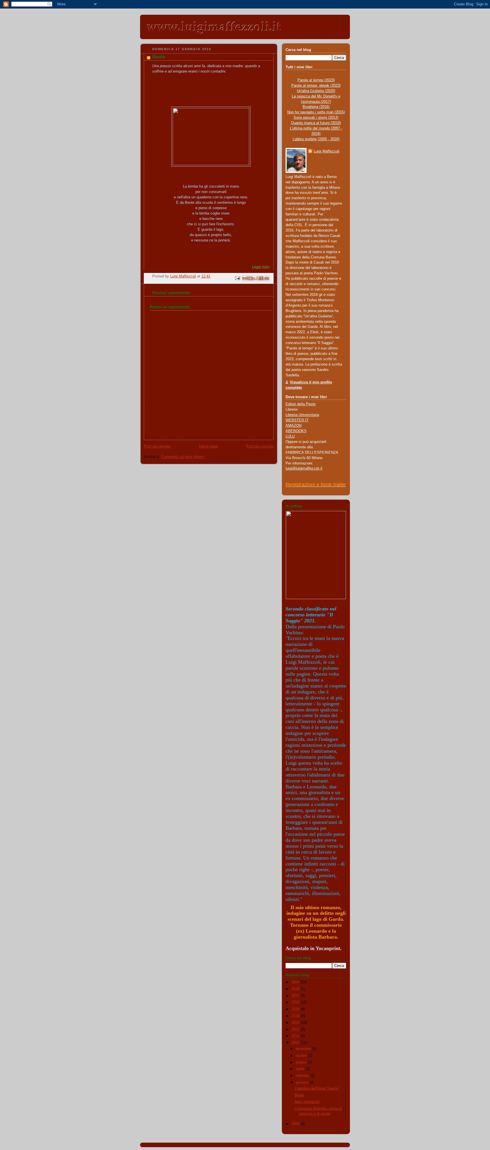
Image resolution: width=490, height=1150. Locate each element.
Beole (299, 1095)
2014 (296, 1016)
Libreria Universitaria (302, 415)
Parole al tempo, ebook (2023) (316, 86)
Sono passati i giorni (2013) (315, 118)
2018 (296, 989)
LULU (290, 436)
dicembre (304, 1049)
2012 (296, 1030)
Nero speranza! (307, 1102)
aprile (301, 1069)
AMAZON (293, 426)
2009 (296, 1124)
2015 (296, 1009)
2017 (296, 996)
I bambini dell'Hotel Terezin (317, 1088)
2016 (296, 1002)
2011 (296, 1036)
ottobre (302, 1056)
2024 (296, 982)
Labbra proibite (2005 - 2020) (316, 139)
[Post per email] (237, 278)
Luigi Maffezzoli (326, 151)
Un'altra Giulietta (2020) (316, 91)
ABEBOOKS (296, 431)
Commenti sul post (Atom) (182, 457)
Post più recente (157, 446)
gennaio (303, 1083)
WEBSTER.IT (297, 420)
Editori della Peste (301, 404)
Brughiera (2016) (316, 107)
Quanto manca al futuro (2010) (316, 123)
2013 (296, 1023)
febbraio (303, 1076)
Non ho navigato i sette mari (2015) (316, 112)
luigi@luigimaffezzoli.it (304, 468)
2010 (296, 1043)
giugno (302, 1062)
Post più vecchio (260, 446)
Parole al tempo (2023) (316, 80)
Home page (208, 446)
